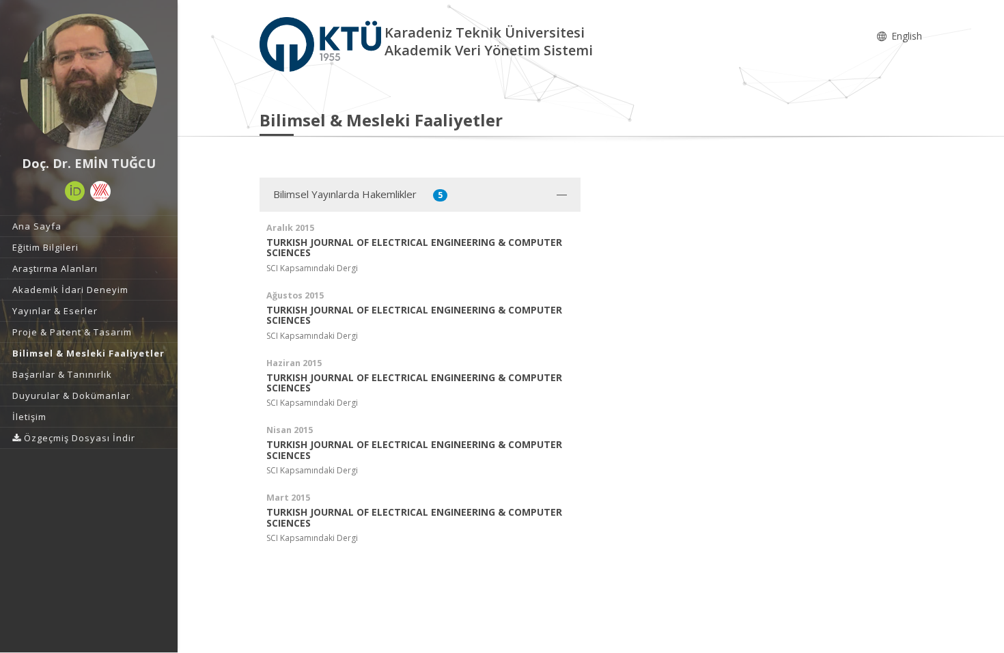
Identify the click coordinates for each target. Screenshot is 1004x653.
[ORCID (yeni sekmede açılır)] (75, 191)
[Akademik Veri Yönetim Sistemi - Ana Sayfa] (322, 43)
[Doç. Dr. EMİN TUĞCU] (89, 82)
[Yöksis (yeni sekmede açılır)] (100, 191)
